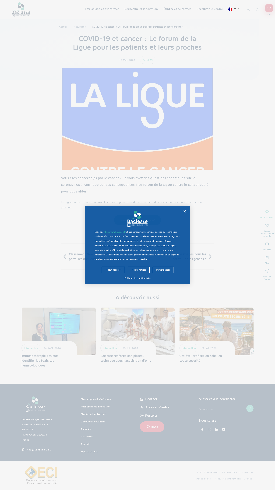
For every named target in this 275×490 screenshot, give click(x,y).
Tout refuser (139, 270)
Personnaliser (163, 270)
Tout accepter (114, 270)
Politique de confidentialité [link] (137, 278)
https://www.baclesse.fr (115, 232)
